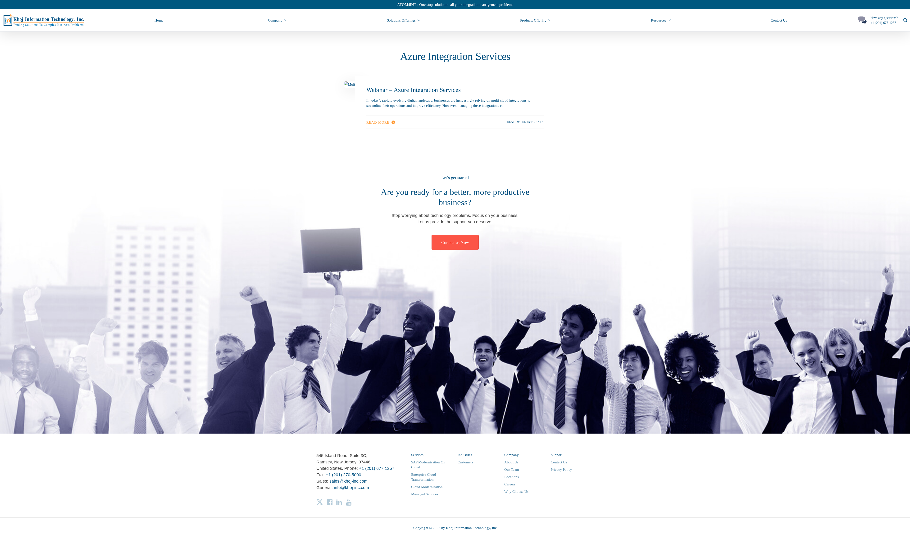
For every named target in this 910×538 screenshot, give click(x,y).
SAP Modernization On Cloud (428, 464)
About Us (511, 462)
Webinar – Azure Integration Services (413, 89)
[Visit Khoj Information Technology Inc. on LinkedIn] (339, 502)
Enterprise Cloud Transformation (423, 477)
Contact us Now (455, 242)
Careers (509, 484)
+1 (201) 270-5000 (343, 474)
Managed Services (424, 494)
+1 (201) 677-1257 (883, 23)
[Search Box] (905, 20)
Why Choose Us (516, 491)
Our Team (511, 469)
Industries (465, 455)
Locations (511, 477)
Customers (465, 462)
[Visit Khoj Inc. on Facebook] (329, 502)
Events (537, 122)
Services (417, 455)
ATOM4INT (407, 5)
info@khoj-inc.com (351, 487)
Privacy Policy (561, 469)
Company (511, 455)
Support (556, 455)
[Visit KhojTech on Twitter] (319, 502)
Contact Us (779, 20)
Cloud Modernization (427, 487)
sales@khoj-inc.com (348, 481)
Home (159, 20)
